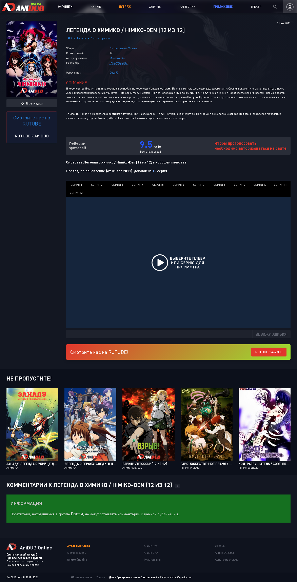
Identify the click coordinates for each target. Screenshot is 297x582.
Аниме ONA (151, 552)
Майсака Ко (117, 58)
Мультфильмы (152, 559)
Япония (81, 38)
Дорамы (155, 6)
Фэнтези (133, 48)
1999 (69, 38)
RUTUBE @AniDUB (32, 135)
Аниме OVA (151, 545)
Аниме (96, 6)
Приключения (118, 48)
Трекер (256, 6)
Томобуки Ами (118, 62)
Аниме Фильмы (224, 552)
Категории (187, 6)
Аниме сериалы (100, 38)
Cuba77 (114, 72)
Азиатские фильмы (227, 559)
